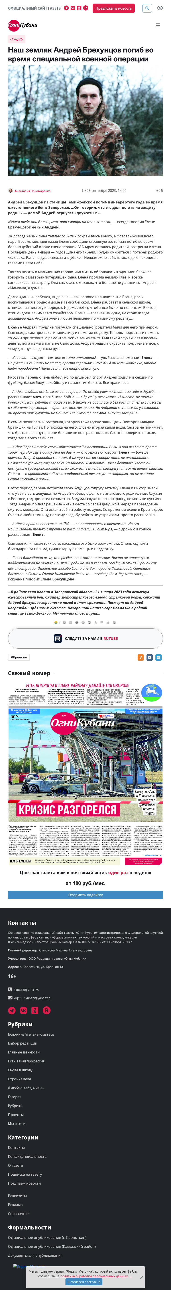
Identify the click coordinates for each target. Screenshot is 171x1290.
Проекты (16, 1114)
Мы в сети (16, 1123)
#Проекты (19, 657)
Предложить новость (114, 8)
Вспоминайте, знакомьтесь (31, 1034)
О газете (15, 1165)
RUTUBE (111, 638)
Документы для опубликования (35, 1255)
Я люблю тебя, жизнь (26, 1087)
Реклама (15, 1204)
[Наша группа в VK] (74, 8)
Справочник (18, 1213)
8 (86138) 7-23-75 (26, 990)
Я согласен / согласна (83, 1282)
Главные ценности (24, 1052)
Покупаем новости (24, 1183)
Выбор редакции (22, 1043)
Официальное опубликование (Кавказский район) (52, 1246)
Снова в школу (20, 1070)
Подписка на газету (25, 1174)
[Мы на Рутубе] (86, 8)
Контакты (16, 1147)
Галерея (14, 1096)
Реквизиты (17, 1195)
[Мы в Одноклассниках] (80, 8)
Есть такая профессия (26, 1061)
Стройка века (19, 1078)
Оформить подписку (85, 894)
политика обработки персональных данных (94, 1276)
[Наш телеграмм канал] (67, 8)
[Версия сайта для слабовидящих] (160, 8)
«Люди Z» (16, 39)
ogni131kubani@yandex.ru (32, 998)
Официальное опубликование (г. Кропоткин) (47, 1237)
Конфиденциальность (27, 1156)
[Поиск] (147, 8)
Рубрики (15, 1105)
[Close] (141, 1277)
